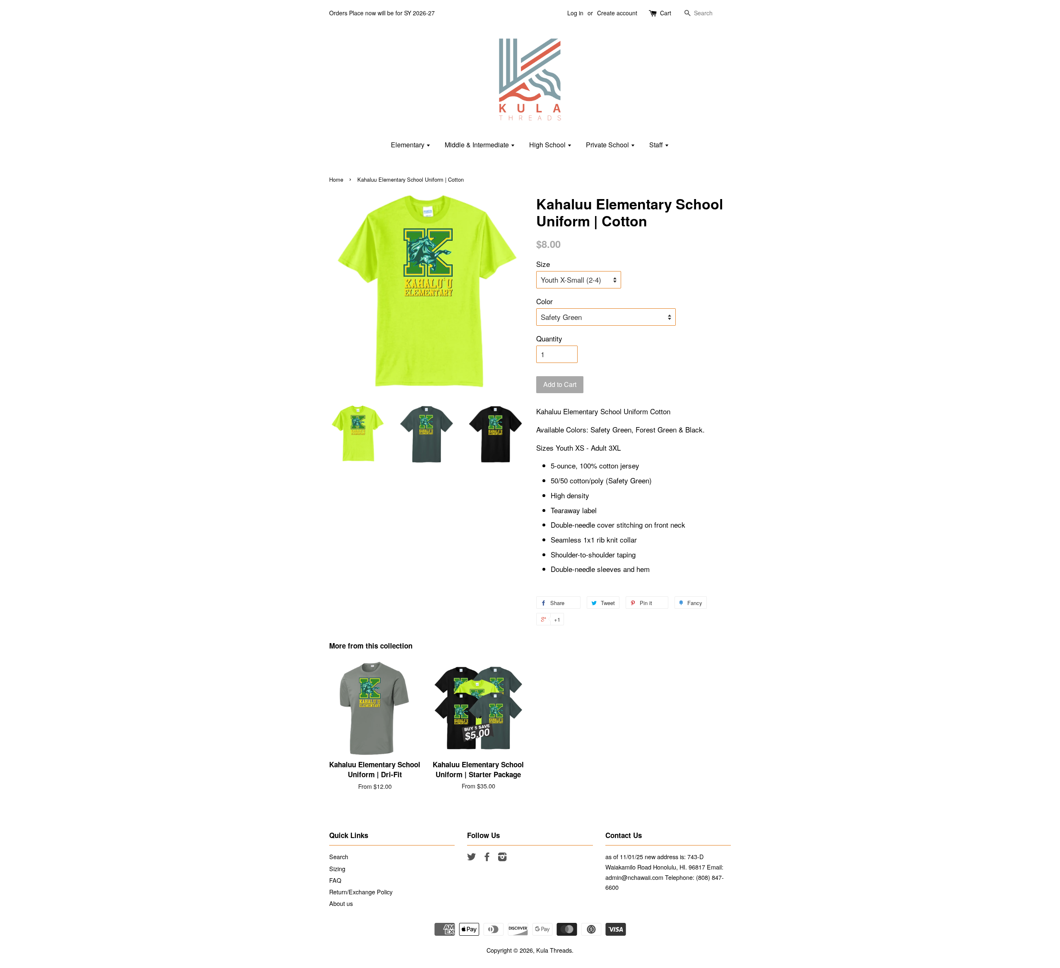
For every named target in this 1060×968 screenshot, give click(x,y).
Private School (608, 144)
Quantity (549, 338)
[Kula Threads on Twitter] (471, 857)
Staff (657, 144)
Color (544, 301)
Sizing (337, 868)
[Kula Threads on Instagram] (502, 857)
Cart (665, 13)
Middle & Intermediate (478, 144)
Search (338, 856)
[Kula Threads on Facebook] (486, 857)
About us (341, 903)
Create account (617, 13)
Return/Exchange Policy (361, 891)
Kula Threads (554, 950)
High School (548, 144)
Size (543, 264)
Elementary (408, 144)
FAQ (335, 880)
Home (336, 179)
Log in (575, 13)
